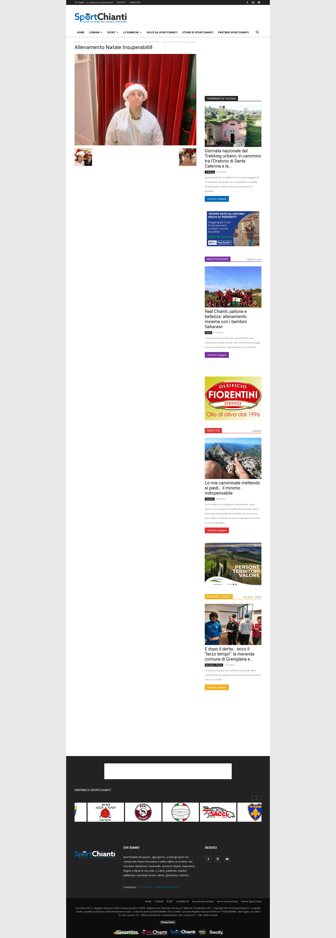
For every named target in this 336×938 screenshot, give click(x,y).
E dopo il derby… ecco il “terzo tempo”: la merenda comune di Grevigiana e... (229, 654)
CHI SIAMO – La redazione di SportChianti (94, 2)
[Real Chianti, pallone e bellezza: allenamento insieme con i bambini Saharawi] (233, 287)
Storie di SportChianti (197, 32)
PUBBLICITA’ (135, 2)
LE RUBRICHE (131, 32)
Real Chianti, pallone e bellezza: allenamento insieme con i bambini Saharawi (226, 319)
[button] (257, 32)
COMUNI (94, 32)
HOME (80, 32)
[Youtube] (258, 2)
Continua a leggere (216, 199)
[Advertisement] (197, 18)
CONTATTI (121, 2)
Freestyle (256, 431)
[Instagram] (253, 2)
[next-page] (212, 365)
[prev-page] (207, 365)
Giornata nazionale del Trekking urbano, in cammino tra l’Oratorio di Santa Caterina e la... (233, 158)
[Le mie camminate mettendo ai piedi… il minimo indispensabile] (233, 458)
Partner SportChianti (233, 32)
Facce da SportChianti (162, 32)
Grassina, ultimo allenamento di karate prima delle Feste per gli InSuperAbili (121, 41)
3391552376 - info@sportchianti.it (157, 887)
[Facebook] (247, 2)
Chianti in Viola (254, 259)
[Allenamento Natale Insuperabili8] (135, 144)
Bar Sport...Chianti (252, 597)
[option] (93, 814)
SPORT (111, 32)
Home (78, 41)
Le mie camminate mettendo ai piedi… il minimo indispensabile (232, 488)
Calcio (208, 332)
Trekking (210, 172)
